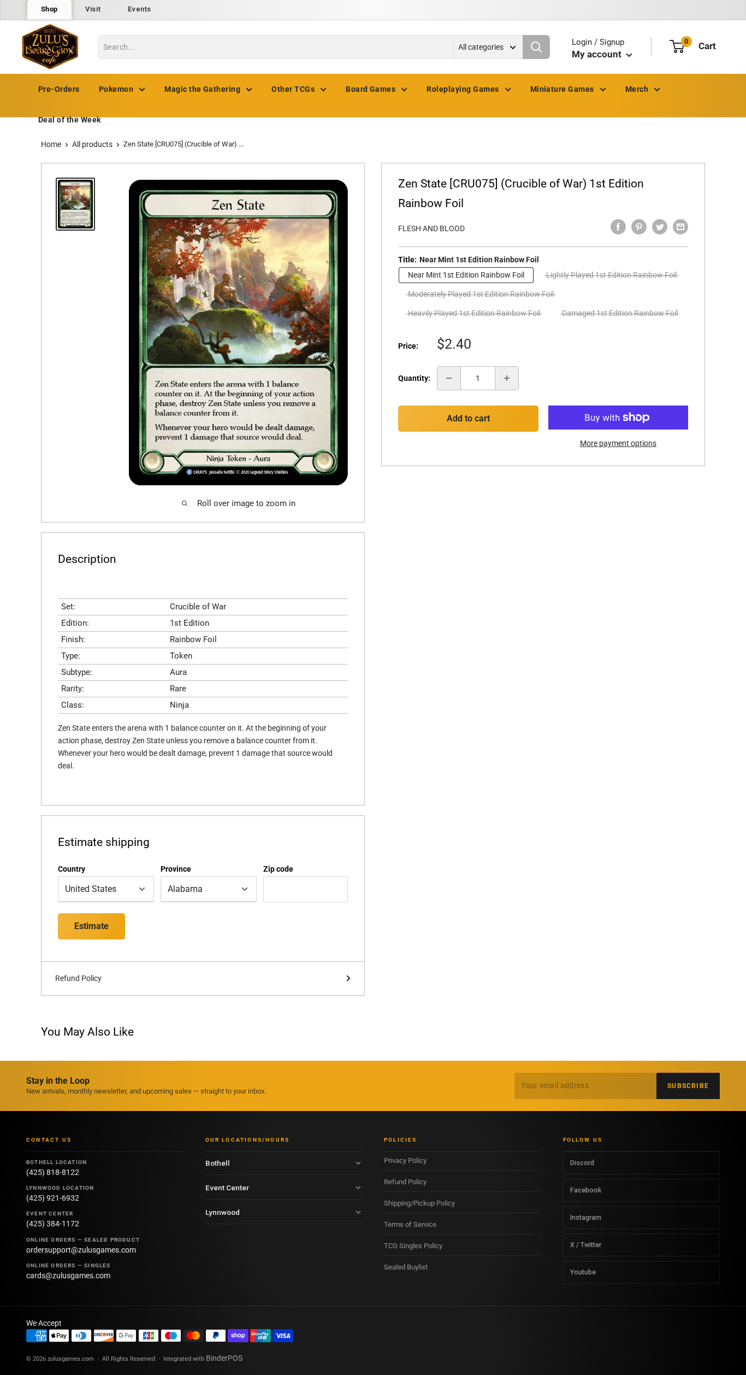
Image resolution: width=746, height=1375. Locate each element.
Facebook (585, 1190)
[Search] (536, 47)
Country (71, 869)
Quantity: (414, 378)
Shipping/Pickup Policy (419, 1203)
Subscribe (688, 1086)
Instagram (585, 1217)
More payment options (618, 443)
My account (598, 54)
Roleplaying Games (463, 89)
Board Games (370, 89)
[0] (677, 46)
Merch (636, 89)
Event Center (227, 1187)
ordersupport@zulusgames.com (81, 1249)
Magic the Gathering (202, 89)
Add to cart (468, 418)
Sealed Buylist (406, 1267)
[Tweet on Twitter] (659, 226)
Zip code (278, 869)
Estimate (91, 926)
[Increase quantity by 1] (506, 378)
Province (176, 869)
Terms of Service (410, 1224)
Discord (582, 1163)
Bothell (217, 1163)
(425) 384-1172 (52, 1223)
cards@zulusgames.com (68, 1275)
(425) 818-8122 (52, 1172)
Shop (49, 9)
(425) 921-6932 (52, 1198)
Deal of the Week (69, 119)
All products (92, 144)
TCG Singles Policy (413, 1246)
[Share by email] (680, 226)
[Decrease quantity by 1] (448, 378)
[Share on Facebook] (618, 226)
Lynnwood (222, 1212)
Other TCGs (293, 89)
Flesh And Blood (431, 228)
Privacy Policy (405, 1160)
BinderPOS (224, 1358)
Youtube (583, 1272)
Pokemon (116, 89)
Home (51, 144)
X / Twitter (585, 1245)
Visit (92, 9)
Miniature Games (562, 89)
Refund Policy (78, 978)
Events (139, 9)
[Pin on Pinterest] (639, 226)
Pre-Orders (59, 89)
